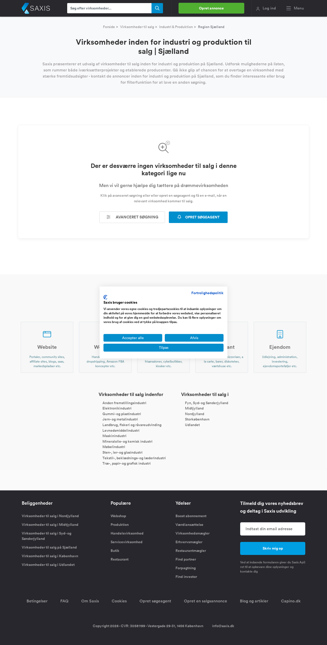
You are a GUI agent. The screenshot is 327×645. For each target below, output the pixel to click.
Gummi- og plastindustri (121, 413)
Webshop (118, 515)
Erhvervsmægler (189, 541)
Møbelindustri (113, 446)
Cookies (119, 601)
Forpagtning (186, 567)
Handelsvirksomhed (127, 533)
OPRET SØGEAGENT (202, 217)
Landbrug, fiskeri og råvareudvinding (131, 424)
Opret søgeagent (155, 601)
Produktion (120, 524)
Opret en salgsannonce (205, 601)
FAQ (64, 601)
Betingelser (37, 601)
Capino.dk (291, 601)
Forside (109, 26)
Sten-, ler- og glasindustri (122, 452)
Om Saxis (90, 601)
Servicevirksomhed (127, 541)
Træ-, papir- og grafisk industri (126, 463)
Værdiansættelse (189, 524)
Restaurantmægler (191, 550)
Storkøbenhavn (197, 419)
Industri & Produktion (176, 26)
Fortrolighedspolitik (207, 292)
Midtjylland (194, 408)
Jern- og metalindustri (120, 419)
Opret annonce (211, 8)
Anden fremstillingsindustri (124, 402)
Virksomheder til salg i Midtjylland (50, 524)
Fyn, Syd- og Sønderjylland (206, 402)
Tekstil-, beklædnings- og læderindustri (134, 457)
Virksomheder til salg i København (50, 556)
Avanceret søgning (136, 217)
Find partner (186, 559)
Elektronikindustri (117, 408)
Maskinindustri (114, 435)
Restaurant (120, 559)
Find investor (186, 576)
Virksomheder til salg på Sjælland (49, 547)
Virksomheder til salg (137, 26)
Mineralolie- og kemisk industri (127, 441)
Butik (115, 550)
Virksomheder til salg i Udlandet (48, 564)
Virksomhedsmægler (192, 533)
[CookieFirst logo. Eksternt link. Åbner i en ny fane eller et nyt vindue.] (105, 297)
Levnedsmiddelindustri (120, 430)
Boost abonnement (191, 515)
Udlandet (192, 424)
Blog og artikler (254, 601)
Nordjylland (194, 413)
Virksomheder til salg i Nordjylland (50, 515)
